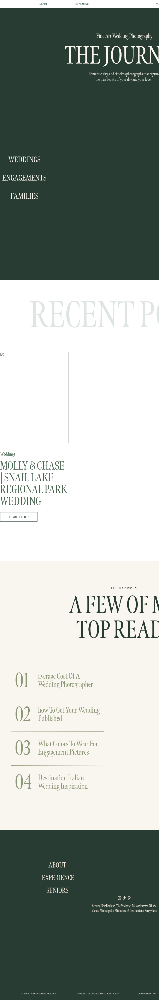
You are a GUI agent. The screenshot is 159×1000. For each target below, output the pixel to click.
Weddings (7, 454)
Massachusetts (140, 906)
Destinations (137, 910)
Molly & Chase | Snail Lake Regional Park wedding (33, 483)
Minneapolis (107, 910)
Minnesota (120, 910)
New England (108, 906)
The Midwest (123, 906)
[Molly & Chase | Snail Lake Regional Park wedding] (34, 397)
